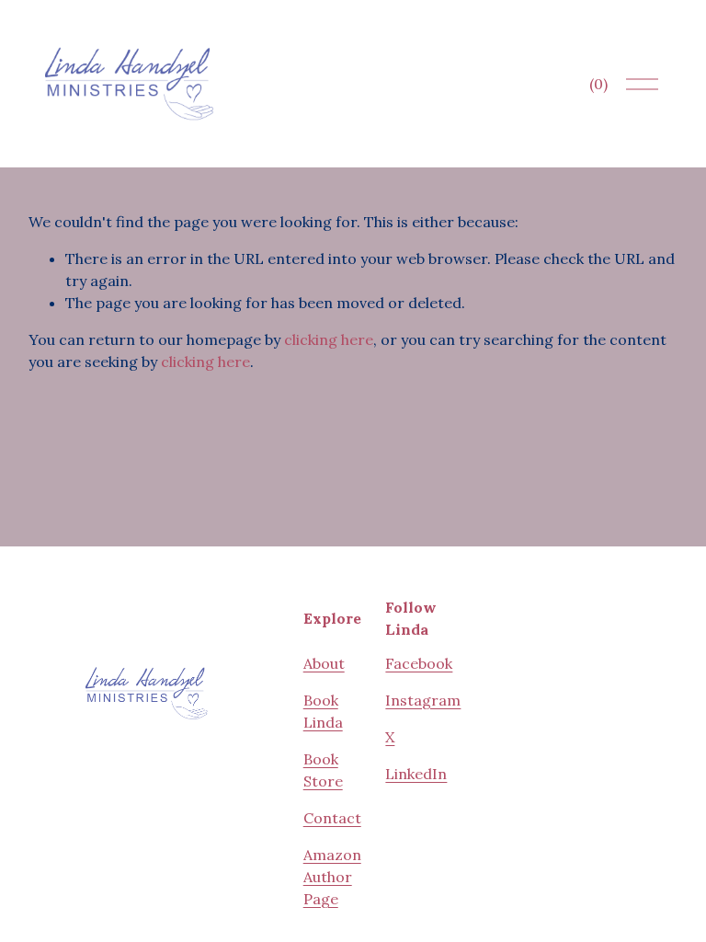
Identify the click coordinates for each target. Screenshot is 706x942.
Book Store (323, 770)
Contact (332, 818)
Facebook (418, 663)
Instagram (423, 700)
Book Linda (323, 711)
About (324, 663)
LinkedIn (416, 773)
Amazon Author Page (332, 876)
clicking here (328, 339)
